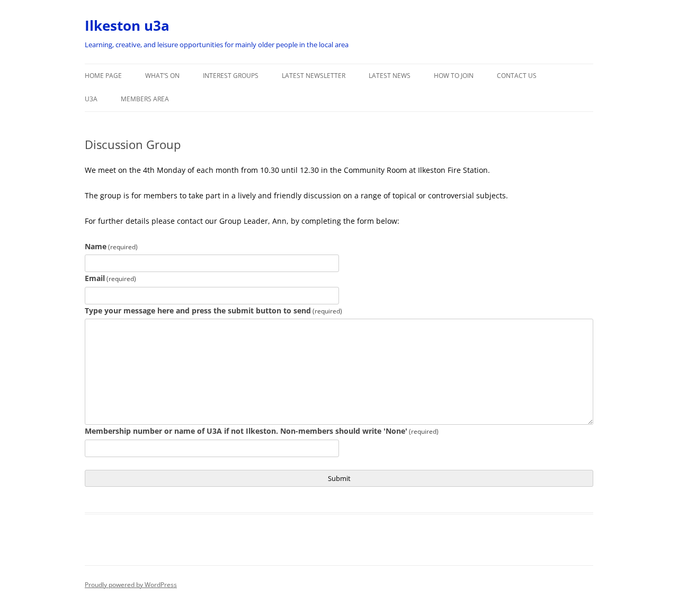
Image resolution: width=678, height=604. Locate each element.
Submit (339, 478)
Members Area (145, 98)
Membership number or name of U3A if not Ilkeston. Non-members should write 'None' (262, 431)
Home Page (103, 75)
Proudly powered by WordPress (131, 584)
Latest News (390, 75)
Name (111, 246)
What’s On (162, 75)
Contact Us (517, 75)
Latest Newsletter (313, 75)
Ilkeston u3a (127, 25)
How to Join (454, 75)
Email (110, 278)
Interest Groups (230, 75)
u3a (91, 98)
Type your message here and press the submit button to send (213, 310)
